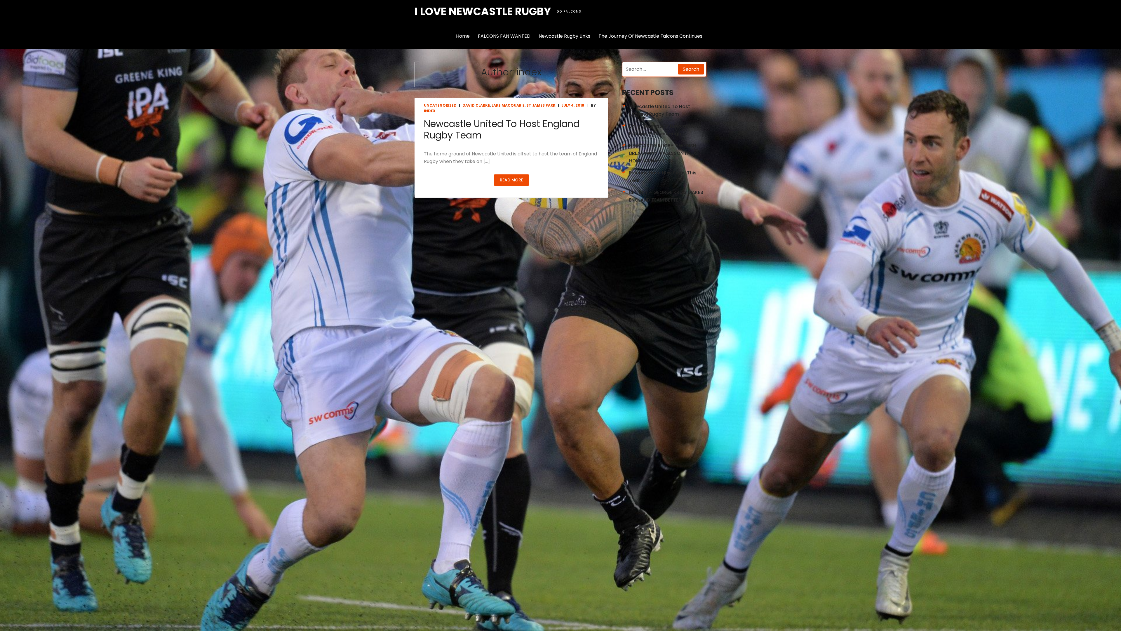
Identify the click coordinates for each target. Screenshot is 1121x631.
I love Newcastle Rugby (483, 11)
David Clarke (476, 105)
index (430, 110)
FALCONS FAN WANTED (504, 36)
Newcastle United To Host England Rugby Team (501, 129)
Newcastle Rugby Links (564, 36)
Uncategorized (440, 105)
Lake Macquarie (508, 105)
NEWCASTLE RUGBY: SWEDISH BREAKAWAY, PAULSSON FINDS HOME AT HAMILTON (663, 153)
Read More (511, 180)
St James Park (541, 105)
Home (463, 36)
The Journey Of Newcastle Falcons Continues (650, 36)
